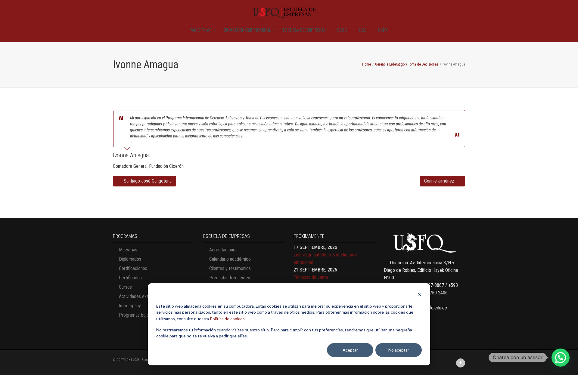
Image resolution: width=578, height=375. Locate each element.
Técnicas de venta (311, 266)
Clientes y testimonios (230, 268)
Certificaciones (133, 268)
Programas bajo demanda (143, 315)
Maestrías (128, 250)
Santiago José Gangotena (147, 181)
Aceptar (350, 349)
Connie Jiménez (439, 181)
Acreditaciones (223, 250)
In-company (130, 306)
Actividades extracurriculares (146, 296)
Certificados (130, 278)
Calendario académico (230, 259)
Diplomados (130, 259)
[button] (561, 358)
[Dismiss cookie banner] (420, 295)
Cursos (125, 287)
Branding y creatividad (314, 281)
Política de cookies (227, 318)
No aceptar (398, 349)
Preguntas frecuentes (229, 278)
